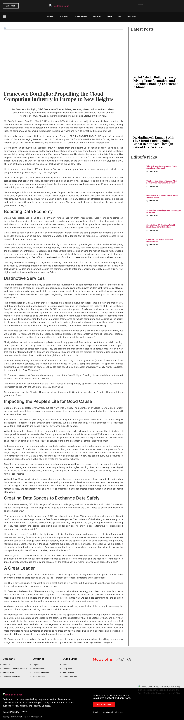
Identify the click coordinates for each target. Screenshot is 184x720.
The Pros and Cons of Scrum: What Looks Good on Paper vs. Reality (161, 182)
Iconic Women (64, 17)
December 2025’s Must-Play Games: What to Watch (162, 196)
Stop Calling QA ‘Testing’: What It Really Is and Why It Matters (160, 226)
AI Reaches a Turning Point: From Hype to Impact (163, 211)
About (119, 17)
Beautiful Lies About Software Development (159, 240)
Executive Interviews (80, 17)
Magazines (50, 17)
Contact (109, 17)
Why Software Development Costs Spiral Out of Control (161, 167)
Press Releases (132, 17)
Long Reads (97, 17)
